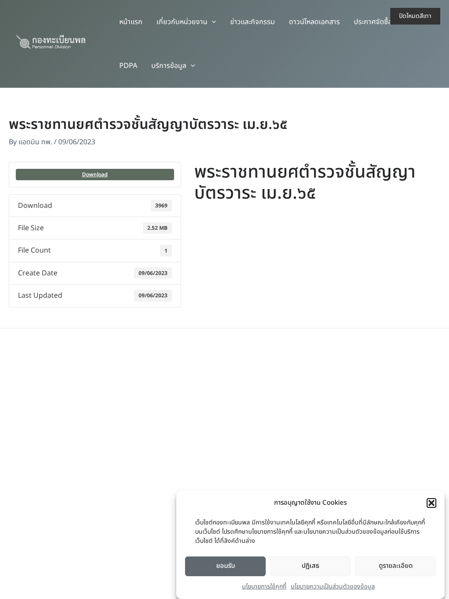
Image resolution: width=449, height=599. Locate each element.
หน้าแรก (131, 22)
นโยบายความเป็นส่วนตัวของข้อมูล (333, 586)
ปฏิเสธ (310, 566)
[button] (431, 503)
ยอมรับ (225, 566)
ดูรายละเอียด (396, 566)
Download (95, 174)
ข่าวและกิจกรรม (252, 22)
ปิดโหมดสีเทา (415, 16)
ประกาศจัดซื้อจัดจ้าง (382, 22)
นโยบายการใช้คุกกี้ (264, 586)
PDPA (128, 66)
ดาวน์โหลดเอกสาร (314, 22)
